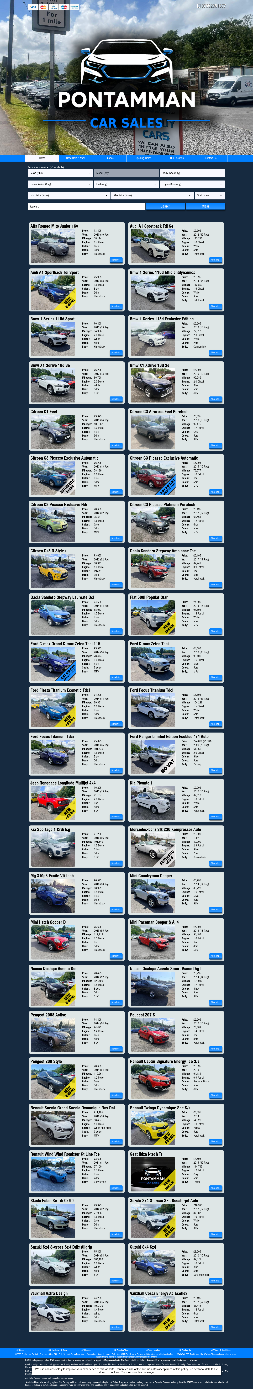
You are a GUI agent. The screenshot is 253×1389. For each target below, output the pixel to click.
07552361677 (213, 5)
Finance (110, 158)
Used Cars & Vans (75, 158)
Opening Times (143, 158)
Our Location (177, 158)
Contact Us (211, 158)
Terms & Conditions (222, 1350)
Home (42, 158)
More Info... (116, 259)
